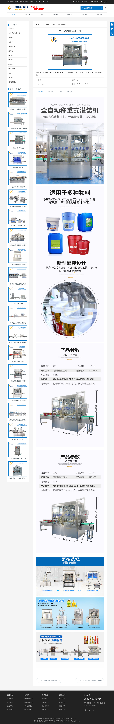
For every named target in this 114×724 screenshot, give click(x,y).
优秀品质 (62, 702)
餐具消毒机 (12, 82)
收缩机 (10, 42)
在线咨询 (69, 91)
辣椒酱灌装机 (28, 702)
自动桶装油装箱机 (14, 33)
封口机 (10, 51)
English (105, 1)
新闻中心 (70, 15)
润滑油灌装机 (62, 24)
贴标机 (10, 77)
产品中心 (27, 15)
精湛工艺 (62, 709)
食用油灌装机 (28, 698)
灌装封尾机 (12, 68)
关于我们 (10, 695)
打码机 (10, 55)
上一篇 (49, 680)
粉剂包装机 (45, 698)
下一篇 (89, 680)
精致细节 (62, 706)
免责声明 (10, 706)
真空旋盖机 (12, 46)
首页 (13, 15)
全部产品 (76, 1)
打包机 (10, 60)
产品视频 (84, 15)
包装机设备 (12, 28)
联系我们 (96, 1)
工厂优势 (60, 91)
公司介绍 (99, 15)
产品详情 (40, 91)
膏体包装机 (45, 709)
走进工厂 (62, 695)
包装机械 (56, 15)
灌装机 (41, 15)
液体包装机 (45, 706)
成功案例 (10, 698)
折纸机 (10, 73)
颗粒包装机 (45, 702)
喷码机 (10, 64)
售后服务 (86, 1)
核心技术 (62, 698)
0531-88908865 (93, 698)
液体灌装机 (28, 706)
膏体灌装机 (28, 709)
